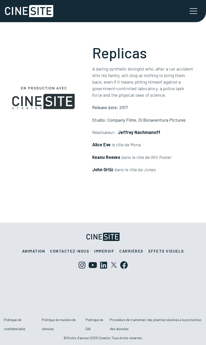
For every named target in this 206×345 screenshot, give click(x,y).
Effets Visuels (166, 251)
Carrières (131, 251)
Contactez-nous (69, 251)
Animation (33, 251)
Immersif (104, 251)
